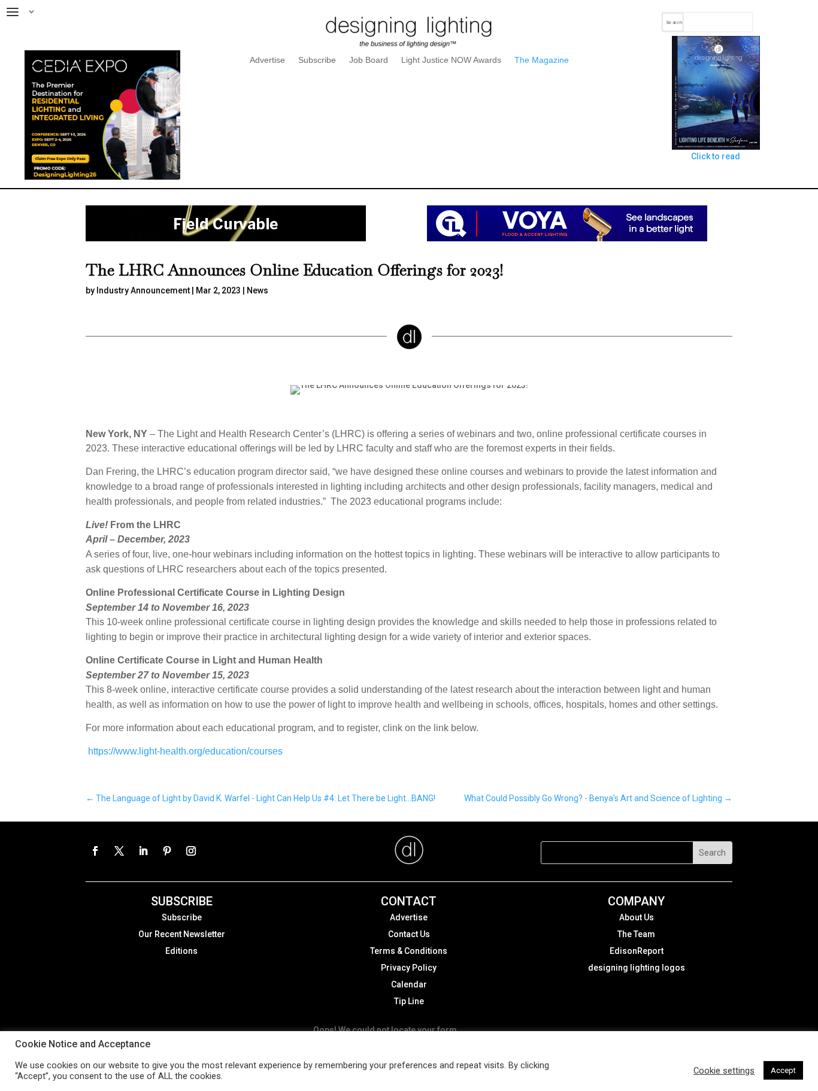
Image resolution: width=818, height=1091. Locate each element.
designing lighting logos (636, 967)
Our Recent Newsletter (181, 934)
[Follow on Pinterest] (167, 850)
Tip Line (409, 1001)
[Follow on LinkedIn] (143, 850)
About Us (636, 917)
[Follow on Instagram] (191, 850)
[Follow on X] (119, 850)
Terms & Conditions (408, 951)
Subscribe (317, 60)
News (257, 290)
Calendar (409, 984)
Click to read (715, 156)
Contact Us (409, 934)
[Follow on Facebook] (95, 850)
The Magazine (541, 60)
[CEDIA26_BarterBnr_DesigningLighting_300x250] (102, 176)
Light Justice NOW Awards (451, 60)
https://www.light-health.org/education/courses (185, 751)
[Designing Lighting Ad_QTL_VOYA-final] (567, 238)
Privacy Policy (409, 967)
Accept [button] (783, 1070)
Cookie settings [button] (724, 1070)
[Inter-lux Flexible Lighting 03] (226, 238)
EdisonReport (637, 951)
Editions (181, 951)
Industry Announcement (143, 290)
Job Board (368, 60)
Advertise (267, 60)
